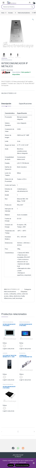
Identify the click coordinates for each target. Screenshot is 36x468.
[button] (33, 19)
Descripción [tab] (6, 104)
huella (23, 296)
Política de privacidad (22, 465)
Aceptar (10, 465)
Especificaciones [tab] (25, 104)
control (19, 294)
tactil (13, 298)
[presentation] (34, 431)
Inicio (2, 13)
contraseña (12, 294)
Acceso (10, 13)
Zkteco (21, 374)
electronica (17, 296)
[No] (34, 463)
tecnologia (19, 298)
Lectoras (5, 353)
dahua (11, 296)
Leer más (4, 345)
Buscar (31, 7)
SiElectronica (8, 298)
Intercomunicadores (24, 13)
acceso (6, 294)
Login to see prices (7, 70)
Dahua (5, 343)
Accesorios (22, 353)
